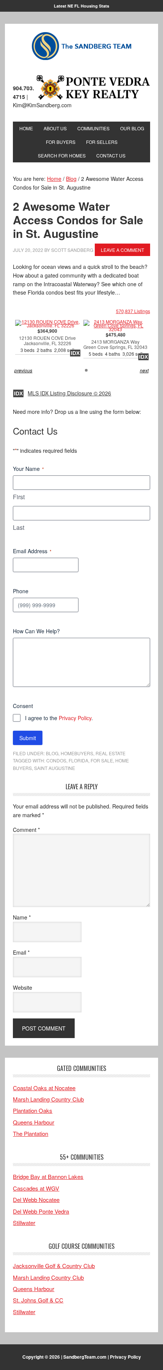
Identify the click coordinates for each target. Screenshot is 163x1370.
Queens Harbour (33, 1122)
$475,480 (115, 344)
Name (22, 917)
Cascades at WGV (36, 1188)
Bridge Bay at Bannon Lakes (48, 1176)
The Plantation (30, 1133)
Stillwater (24, 1223)
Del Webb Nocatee (36, 1199)
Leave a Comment (122, 250)
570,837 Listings (133, 311)
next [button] (144, 370)
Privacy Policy (75, 718)
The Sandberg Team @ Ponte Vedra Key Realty (81, 46)
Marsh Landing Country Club (48, 1099)
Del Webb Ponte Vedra (41, 1211)
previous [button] (23, 370)
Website (22, 987)
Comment (26, 829)
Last (18, 527)
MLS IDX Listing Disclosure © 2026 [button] (69, 393)
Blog (52, 753)
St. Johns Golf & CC (38, 1300)
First (19, 497)
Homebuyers (77, 753)
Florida (78, 760)
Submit (27, 738)
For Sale (102, 760)
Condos (56, 760)
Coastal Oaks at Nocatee (44, 1088)
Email (21, 952)
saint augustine (54, 768)
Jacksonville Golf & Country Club (54, 1266)
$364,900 (47, 340)
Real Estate (110, 753)
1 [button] (86, 370)
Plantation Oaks (32, 1110)
